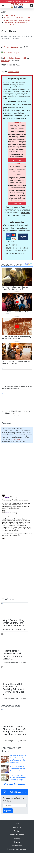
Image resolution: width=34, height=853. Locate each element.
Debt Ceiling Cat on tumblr (15, 58)
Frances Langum (11, 47)
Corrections (17, 845)
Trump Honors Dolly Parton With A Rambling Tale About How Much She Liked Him (13, 689)
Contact (17, 831)
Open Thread (9, 31)
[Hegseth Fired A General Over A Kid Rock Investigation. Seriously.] (14, 640)
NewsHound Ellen (8, 629)
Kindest (11, 241)
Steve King (5, 60)
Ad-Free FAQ (25, 212)
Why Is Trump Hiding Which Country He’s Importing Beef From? (14, 623)
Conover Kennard (8, 662)
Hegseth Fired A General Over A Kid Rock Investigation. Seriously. (12, 654)
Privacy (17, 838)
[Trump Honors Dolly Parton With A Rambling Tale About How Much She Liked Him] (14, 673)
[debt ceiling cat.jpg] (10, 52)
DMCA (17, 842)
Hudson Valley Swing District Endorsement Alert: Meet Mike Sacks (17, 769)
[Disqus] (17, 516)
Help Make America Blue (14, 784)
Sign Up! (7, 811)
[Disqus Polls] (17, 468)
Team (17, 823)
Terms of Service (16, 439)
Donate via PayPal (23, 236)
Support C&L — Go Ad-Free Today (17, 1)
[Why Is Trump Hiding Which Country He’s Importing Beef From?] (14, 610)
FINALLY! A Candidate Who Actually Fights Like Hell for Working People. (19, 777)
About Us (17, 827)
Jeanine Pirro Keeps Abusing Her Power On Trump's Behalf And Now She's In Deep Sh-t (14, 731)
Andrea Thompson (8, 741)
